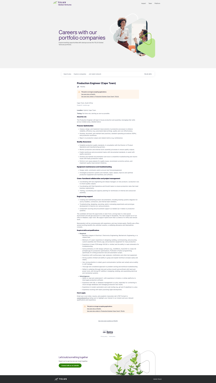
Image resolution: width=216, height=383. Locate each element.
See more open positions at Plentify (108, 321)
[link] (70, 365)
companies (80, 74)
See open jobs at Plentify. (88, 94)
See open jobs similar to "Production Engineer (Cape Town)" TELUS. (100, 96)
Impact (143, 3)
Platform (157, 3)
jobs (67, 74)
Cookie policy (112, 336)
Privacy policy (104, 336)
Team (150, 3)
